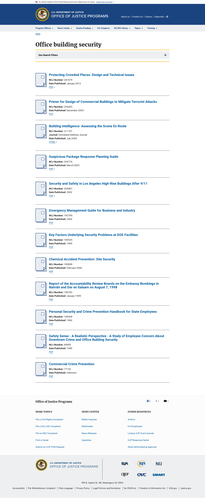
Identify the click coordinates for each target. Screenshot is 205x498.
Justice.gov (185, 488)
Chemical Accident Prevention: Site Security (82, 259)
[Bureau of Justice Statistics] (141, 467)
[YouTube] (167, 403)
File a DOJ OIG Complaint (48, 426)
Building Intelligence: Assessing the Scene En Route (87, 126)
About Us (125, 16)
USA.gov (173, 488)
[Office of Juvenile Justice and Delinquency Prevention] (125, 477)
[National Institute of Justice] (159, 466)
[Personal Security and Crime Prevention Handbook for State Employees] (41, 323)
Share (169, 19)
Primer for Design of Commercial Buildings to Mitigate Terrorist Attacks (103, 102)
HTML (52, 142)
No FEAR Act (130, 488)
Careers (148, 16)
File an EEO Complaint (46, 433)
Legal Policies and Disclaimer (106, 488)
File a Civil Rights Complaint (49, 419)
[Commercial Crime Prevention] (41, 375)
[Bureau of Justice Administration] (125, 466)
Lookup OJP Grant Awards (141, 433)
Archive (131, 419)
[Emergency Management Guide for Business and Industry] (41, 221)
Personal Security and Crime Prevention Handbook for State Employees (103, 312)
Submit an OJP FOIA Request (50, 447)
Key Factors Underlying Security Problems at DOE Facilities (93, 235)
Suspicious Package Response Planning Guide (83, 157)
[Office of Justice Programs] (42, 14)
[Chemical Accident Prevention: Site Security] (41, 270)
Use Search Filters (48, 55)
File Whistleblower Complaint (41, 488)
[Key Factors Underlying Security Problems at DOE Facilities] (41, 246)
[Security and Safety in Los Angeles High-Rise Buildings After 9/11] (41, 194)
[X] (158, 403)
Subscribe (159, 16)
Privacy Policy (82, 488)
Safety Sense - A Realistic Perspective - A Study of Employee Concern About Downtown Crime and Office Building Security (106, 338)
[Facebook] (150, 403)
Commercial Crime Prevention (71, 364)
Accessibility (19, 488)
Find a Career (42, 440)
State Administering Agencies (142, 447)
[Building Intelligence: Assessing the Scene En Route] (41, 137)
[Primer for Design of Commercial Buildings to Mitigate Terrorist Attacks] (41, 113)
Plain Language (66, 488)
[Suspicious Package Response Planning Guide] (41, 168)
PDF (51, 87)
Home (38, 34)
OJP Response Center (138, 440)
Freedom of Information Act (153, 488)
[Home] (79, 14)
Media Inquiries (89, 419)
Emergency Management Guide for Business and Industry (92, 210)
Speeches (86, 440)
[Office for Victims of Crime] (141, 477)
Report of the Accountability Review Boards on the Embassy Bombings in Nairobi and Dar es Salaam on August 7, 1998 (104, 285)
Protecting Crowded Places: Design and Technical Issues (91, 75)
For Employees (135, 426)
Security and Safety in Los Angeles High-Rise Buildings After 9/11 (98, 184)
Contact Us (137, 16)
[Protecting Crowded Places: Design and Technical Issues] (41, 86)
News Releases (89, 433)
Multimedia (87, 426)
